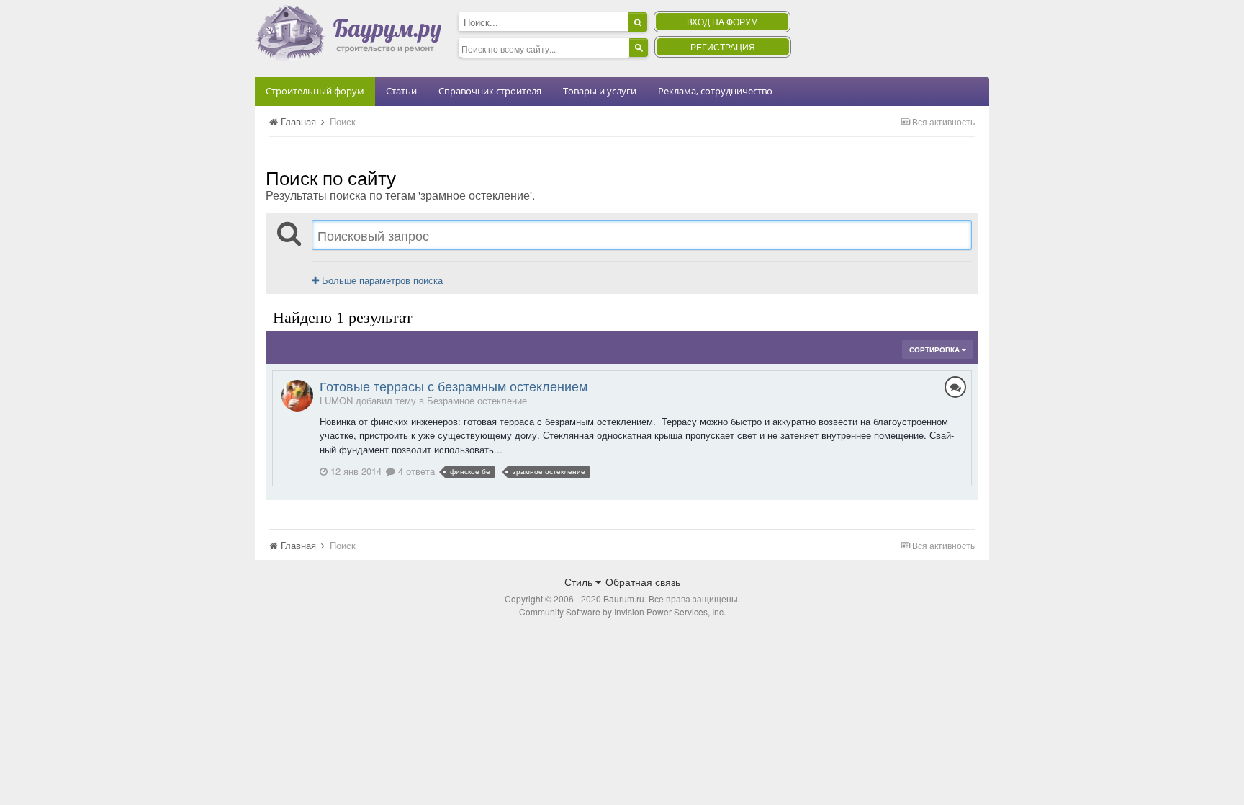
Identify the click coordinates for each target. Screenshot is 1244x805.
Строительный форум (315, 90)
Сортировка (935, 349)
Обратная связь (642, 581)
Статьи (401, 90)
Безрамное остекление (477, 400)
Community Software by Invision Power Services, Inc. (622, 611)
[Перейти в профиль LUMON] (297, 396)
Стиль (579, 581)
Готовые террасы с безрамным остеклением (453, 385)
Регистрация (722, 46)
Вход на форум (722, 21)
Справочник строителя (489, 90)
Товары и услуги (599, 90)
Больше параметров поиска (381, 280)
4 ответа (415, 471)
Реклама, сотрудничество (715, 90)
